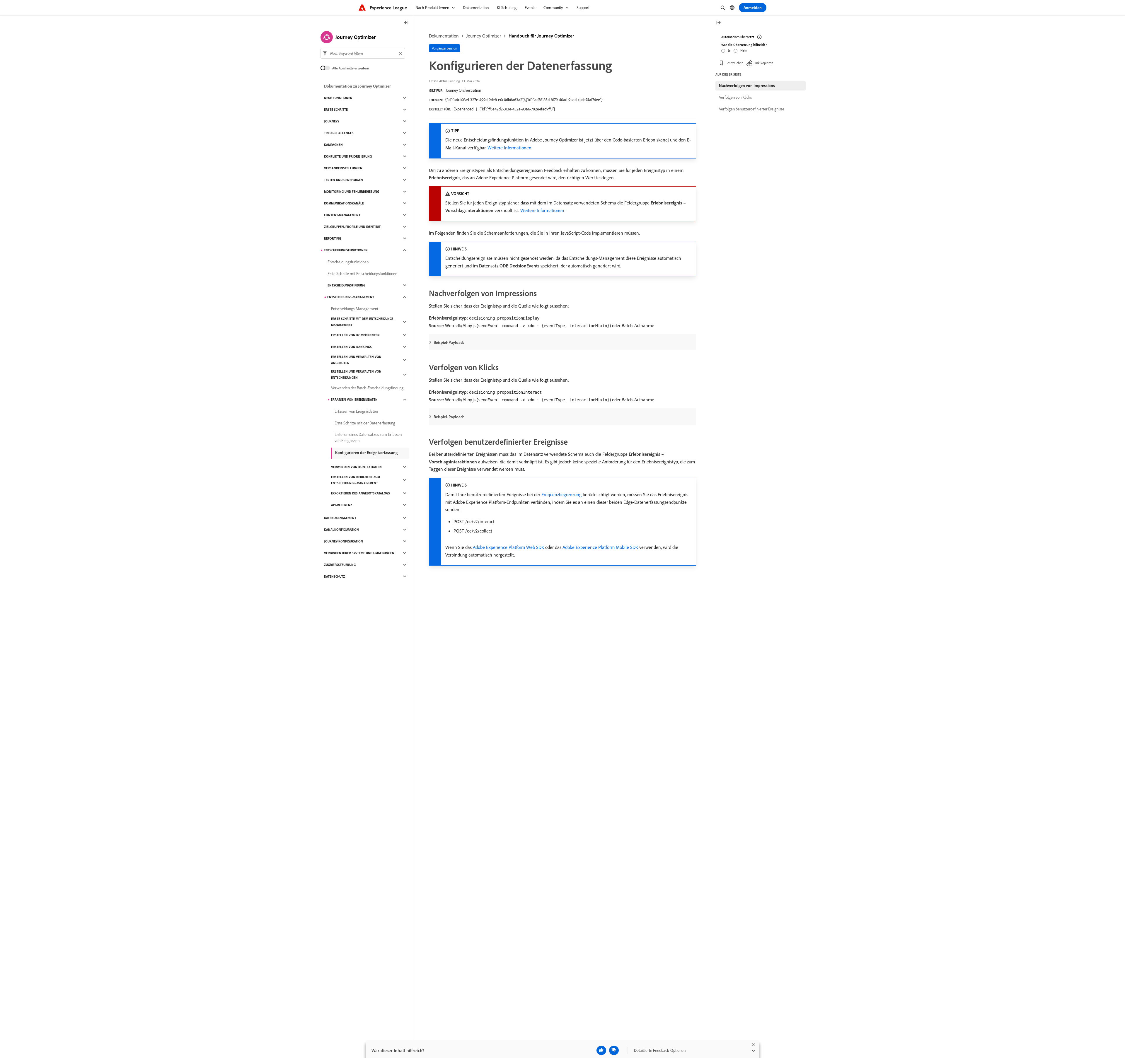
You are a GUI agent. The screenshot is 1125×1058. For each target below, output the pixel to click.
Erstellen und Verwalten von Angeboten (356, 360)
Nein (743, 50)
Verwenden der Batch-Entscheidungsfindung (367, 387)
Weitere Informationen (509, 148)
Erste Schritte (336, 109)
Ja (729, 50)
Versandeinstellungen (343, 168)
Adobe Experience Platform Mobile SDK (600, 547)
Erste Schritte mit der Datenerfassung (365, 423)
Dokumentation (444, 36)
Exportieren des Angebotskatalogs (360, 493)
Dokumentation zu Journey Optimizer (357, 86)
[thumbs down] (614, 1050)
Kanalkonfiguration (341, 530)
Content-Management (342, 215)
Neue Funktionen (338, 98)
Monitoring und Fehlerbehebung (351, 192)
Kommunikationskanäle (344, 203)
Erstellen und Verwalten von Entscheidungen (356, 374)
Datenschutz (334, 576)
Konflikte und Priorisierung (348, 156)
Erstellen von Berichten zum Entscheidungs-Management (355, 480)
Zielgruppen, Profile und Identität (352, 227)
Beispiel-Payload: (449, 342)
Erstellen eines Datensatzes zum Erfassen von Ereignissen (368, 437)
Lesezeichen (734, 63)
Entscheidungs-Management (350, 297)
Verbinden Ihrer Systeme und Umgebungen (359, 553)
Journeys (331, 121)
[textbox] (363, 53)
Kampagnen (333, 145)
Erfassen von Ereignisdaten (354, 399)
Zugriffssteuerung (340, 565)
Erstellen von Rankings (351, 347)
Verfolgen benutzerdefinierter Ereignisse (751, 109)
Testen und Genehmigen (343, 180)
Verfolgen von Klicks (735, 97)
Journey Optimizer (483, 36)
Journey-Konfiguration (343, 541)
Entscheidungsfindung (346, 285)
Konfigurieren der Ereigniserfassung (366, 452)
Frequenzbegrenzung (561, 494)
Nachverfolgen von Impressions (747, 85)
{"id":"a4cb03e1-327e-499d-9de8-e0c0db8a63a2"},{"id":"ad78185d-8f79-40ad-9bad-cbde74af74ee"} (524, 99)
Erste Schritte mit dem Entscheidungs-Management (363, 322)
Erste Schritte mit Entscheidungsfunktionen (362, 273)
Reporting (332, 238)
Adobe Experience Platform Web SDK (508, 547)
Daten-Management (340, 518)
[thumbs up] (601, 1050)
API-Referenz (341, 505)
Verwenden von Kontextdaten (356, 467)
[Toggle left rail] (406, 23)
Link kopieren (763, 63)
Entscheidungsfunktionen (346, 250)
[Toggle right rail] (718, 23)
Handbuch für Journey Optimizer (541, 36)
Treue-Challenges (339, 133)
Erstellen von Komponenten (355, 335)
